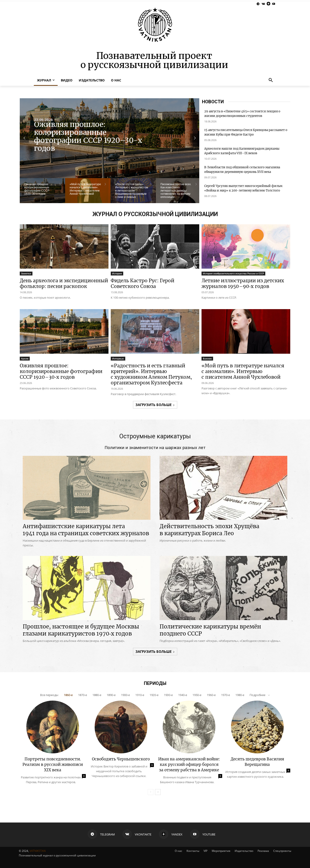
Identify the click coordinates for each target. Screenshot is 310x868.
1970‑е (225, 695)
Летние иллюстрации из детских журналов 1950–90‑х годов (243, 283)
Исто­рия (117, 273)
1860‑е (68, 695)
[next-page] (158, 792)
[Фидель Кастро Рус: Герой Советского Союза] (155, 246)
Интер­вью (118, 358)
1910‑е (139, 695)
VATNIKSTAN (38, 851)
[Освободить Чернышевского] (121, 727)
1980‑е (239, 695)
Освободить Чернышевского (121, 759)
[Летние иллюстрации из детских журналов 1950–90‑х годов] (246, 246)
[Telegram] (258, 4)
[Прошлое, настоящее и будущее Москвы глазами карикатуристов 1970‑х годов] (86, 588)
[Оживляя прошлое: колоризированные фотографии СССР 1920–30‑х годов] (64, 331)
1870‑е (82, 695)
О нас (178, 851)
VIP (205, 851)
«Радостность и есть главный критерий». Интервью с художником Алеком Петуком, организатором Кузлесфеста (151, 374)
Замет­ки (26, 273)
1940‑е (182, 695)
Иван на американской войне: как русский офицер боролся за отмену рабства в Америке (189, 764)
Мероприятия (221, 851)
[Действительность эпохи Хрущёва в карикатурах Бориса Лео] (223, 488)
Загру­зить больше (153, 404)
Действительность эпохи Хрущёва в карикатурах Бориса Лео (209, 530)
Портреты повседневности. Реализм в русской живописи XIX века (52, 764)
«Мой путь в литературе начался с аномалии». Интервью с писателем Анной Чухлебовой (89, 138)
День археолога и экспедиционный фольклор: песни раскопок (64, 283)
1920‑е (154, 695)
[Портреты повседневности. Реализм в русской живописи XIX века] (52, 727)
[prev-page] (150, 792)
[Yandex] (268, 4)
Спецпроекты (282, 851)
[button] (270, 80)
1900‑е (125, 695)
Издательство (244, 851)
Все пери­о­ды (49, 695)
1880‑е (96, 695)
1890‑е (111, 695)
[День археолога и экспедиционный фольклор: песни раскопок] (64, 246)
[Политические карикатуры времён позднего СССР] (223, 588)
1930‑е (168, 695)
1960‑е (211, 695)
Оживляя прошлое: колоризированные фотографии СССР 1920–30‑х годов (61, 371)
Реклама (263, 851)
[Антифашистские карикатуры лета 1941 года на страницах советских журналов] (86, 488)
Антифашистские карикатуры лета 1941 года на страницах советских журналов (86, 530)
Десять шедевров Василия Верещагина (257, 762)
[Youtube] (273, 4)
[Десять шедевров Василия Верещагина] (257, 727)
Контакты (193, 851)
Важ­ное (207, 358)
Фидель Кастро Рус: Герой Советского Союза (142, 283)
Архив (24, 358)
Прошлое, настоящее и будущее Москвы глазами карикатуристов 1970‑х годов (81, 630)
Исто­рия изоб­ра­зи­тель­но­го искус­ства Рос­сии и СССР (233, 273)
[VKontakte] (263, 4)
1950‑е (196, 695)
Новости (213, 101)
